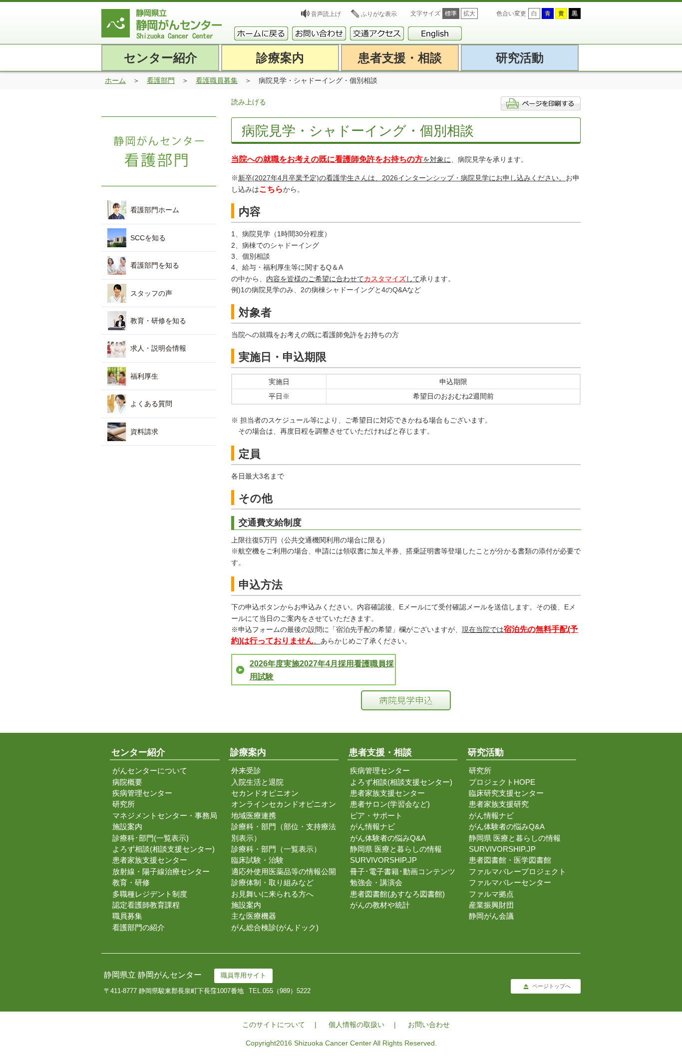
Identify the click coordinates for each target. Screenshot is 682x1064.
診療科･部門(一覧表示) (150, 838)
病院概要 (127, 782)
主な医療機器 (253, 916)
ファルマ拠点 (491, 894)
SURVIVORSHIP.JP (383, 860)
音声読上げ (326, 13)
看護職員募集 (217, 80)
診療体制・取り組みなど (272, 882)
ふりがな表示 (379, 13)
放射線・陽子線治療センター (161, 871)
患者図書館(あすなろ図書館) (397, 894)
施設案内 (127, 826)
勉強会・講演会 (376, 882)
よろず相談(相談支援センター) (163, 849)
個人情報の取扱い (356, 1025)
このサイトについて (273, 1025)
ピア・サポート (376, 815)
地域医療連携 (253, 815)
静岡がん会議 (491, 916)
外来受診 (246, 770)
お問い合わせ (429, 1025)
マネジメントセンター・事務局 (164, 815)
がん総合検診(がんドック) (275, 927)
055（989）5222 (287, 991)
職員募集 (127, 916)
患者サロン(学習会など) (390, 804)
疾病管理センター (142, 793)
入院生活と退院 (257, 782)
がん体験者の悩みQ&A (388, 838)
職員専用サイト (243, 975)
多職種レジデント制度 (149, 894)
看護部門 (161, 80)
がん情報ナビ (372, 826)
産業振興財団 (491, 905)
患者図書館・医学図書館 (510, 860)
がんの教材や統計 (380, 905)
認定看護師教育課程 (146, 905)
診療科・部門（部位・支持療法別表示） (283, 832)
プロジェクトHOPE (502, 782)
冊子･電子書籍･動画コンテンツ (402, 871)
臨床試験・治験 (257, 860)
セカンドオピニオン (265, 793)
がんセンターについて (149, 770)
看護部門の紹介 (138, 927)
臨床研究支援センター (506, 793)
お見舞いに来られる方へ (272, 894)
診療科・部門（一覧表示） (276, 849)
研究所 (123, 804)
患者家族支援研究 (499, 804)
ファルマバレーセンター (510, 882)
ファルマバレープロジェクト (517, 871)
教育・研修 (131, 882)
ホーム (115, 80)
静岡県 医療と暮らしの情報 (396, 849)
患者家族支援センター (149, 860)
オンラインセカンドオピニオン (283, 804)
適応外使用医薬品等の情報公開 (283, 871)
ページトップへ (551, 986)
